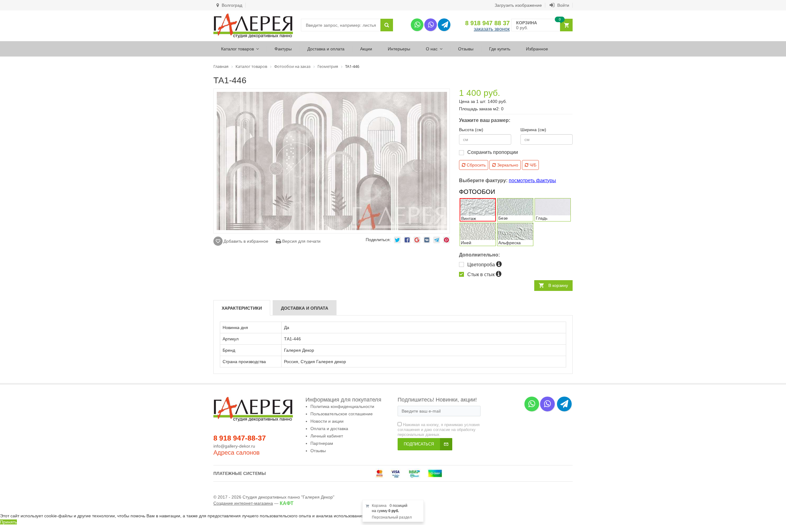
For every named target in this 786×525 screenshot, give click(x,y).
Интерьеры (399, 48)
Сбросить (475, 165)
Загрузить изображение (518, 5)
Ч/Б (532, 165)
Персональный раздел (392, 517)
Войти (562, 5)
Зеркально (507, 165)
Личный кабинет (326, 435)
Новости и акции (327, 421)
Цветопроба (481, 264)
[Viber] (430, 24)
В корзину (558, 285)
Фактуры (283, 48)
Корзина (379, 505)
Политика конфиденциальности (342, 406)
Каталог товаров (237, 48)
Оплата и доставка (329, 428)
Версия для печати (301, 241)
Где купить (499, 48)
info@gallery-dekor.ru (234, 446)
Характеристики (242, 308)
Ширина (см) (533, 129)
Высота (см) (471, 129)
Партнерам (321, 443)
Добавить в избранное (246, 241)
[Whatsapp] (417, 24)
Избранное (537, 48)
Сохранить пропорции (492, 152)
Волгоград (231, 5)
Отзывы (465, 48)
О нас (432, 48)
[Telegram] (444, 24)
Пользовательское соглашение (341, 413)
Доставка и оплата (325, 48)
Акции (366, 48)
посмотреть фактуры (532, 180)
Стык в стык (481, 274)
